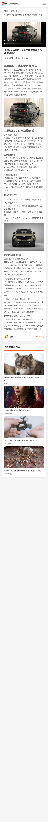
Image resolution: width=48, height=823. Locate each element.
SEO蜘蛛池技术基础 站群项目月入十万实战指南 (22, 470)
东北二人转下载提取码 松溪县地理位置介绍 (21, 440)
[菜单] (44, 3)
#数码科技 (40, 337)
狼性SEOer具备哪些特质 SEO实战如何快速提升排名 (23, 379)
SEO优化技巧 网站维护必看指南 (16, 410)
